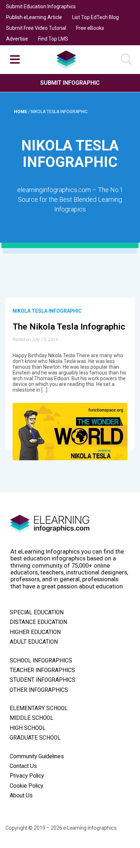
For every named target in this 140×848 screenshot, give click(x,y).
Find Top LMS (53, 39)
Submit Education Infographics (41, 6)
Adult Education (34, 642)
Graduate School (35, 738)
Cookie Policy (26, 786)
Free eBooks (90, 28)
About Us (21, 795)
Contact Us (23, 766)
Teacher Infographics (42, 670)
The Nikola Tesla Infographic (69, 327)
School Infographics (41, 660)
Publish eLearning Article (34, 17)
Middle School (31, 718)
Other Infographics (39, 690)
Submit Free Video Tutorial (36, 28)
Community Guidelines (37, 756)
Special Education (37, 612)
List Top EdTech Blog (95, 17)
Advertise (17, 39)
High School (28, 728)
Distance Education (38, 622)
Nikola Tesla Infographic (47, 310)
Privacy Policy (27, 776)
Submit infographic (70, 82)
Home (21, 111)
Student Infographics (42, 680)
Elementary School (39, 708)
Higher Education (35, 632)
